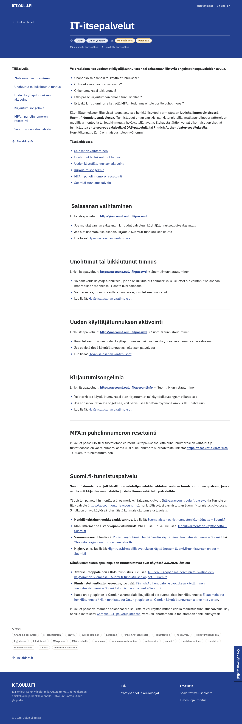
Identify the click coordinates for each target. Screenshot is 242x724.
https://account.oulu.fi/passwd (123, 332)
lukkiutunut (39, 641)
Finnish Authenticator (136, 634)
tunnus (44, 647)
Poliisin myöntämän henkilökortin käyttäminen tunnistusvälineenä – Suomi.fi (168, 537)
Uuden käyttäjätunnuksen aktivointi (99, 164)
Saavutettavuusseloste (196, 693)
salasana (100, 641)
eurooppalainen (90, 634)
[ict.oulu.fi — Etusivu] (22, 5)
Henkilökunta (125, 40)
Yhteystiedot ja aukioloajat (140, 693)
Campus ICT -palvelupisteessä (118, 614)
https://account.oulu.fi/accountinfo (126, 387)
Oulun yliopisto (97, 40)
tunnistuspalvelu (23, 647)
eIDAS (71, 634)
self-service (151, 641)
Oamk (80, 40)
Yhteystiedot (204, 5)
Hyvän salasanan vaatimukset (110, 238)
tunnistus (213, 641)
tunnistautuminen (191, 641)
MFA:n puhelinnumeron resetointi (98, 176)
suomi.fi (169, 641)
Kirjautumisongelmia (89, 170)
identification (162, 634)
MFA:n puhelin (80, 641)
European (111, 634)
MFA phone (59, 641)
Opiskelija (144, 40)
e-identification (52, 634)
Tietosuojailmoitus (193, 700)
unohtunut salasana (65, 647)
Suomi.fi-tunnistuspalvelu (92, 183)
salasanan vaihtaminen (125, 641)
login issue (20, 641)
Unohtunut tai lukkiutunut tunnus (97, 157)
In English (223, 5)
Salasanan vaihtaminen (91, 151)
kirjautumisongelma (207, 634)
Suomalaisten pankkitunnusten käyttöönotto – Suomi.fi (187, 519)
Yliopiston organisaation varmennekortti (103, 542)
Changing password (25, 634)
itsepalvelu (183, 634)
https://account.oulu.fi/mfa (207, 448)
